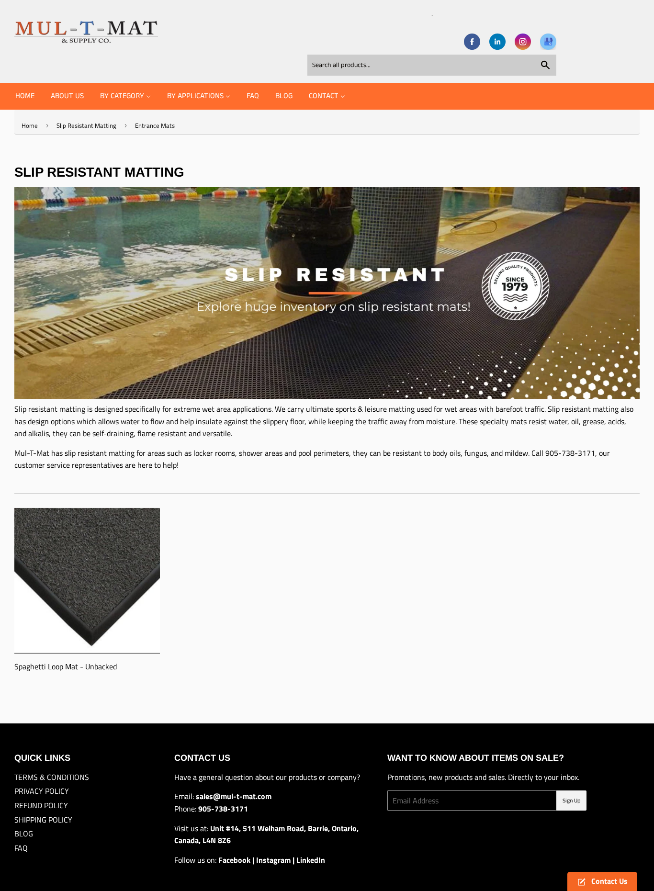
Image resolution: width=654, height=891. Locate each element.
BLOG (23, 833)
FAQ (21, 848)
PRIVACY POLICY (41, 791)
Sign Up (571, 801)
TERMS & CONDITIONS (51, 777)
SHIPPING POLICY (43, 819)
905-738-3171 (570, 453)
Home (30, 125)
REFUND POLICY (41, 805)
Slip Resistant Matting (86, 125)
